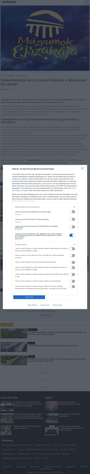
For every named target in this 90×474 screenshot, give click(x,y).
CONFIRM (29, 297)
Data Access (45, 305)
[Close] (83, 169)
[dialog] (45, 237)
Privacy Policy (57, 305)
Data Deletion (32, 305)
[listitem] (45, 207)
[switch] (72, 211)
